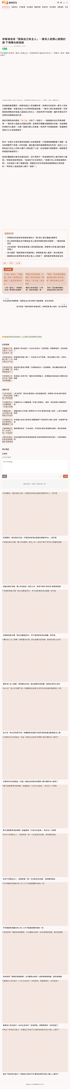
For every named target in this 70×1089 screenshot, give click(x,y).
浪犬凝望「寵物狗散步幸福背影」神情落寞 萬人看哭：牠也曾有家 (35, 252)
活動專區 (60, 7)
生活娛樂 (30, 7)
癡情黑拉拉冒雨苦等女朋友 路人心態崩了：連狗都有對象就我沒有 (35, 256)
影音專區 (53, 7)
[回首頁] (9, 2)
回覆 (65, 476)
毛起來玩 (14, 7)
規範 (4, 476)
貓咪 (4, 263)
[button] (58, 2)
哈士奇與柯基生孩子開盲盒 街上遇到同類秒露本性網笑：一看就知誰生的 (36, 242)
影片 (58, 100)
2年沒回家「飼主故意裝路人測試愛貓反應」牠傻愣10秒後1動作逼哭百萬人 (36, 248)
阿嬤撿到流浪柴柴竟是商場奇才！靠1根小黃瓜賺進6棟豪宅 (32, 237)
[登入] (64, 3)
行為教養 (22, 7)
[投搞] (61, 2)
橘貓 (11, 263)
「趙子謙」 (24, 120)
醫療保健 (37, 7)
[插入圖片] (60, 476)
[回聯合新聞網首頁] (5, 2)
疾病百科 (45, 7)
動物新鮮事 (6, 7)
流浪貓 (18, 263)
